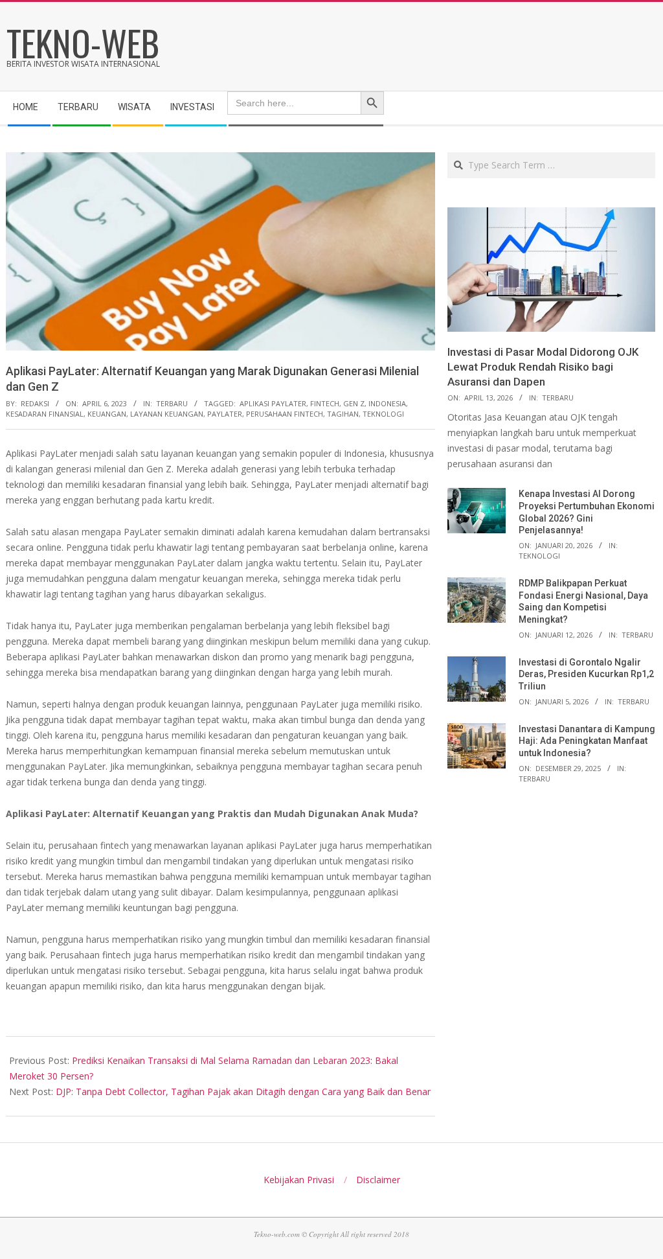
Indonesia (387, 403)
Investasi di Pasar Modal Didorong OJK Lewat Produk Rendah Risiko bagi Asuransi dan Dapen (542, 366)
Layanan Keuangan (166, 414)
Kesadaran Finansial (45, 414)
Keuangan (106, 414)
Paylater (224, 414)
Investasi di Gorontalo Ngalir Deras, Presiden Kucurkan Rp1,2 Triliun (586, 674)
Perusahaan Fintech (284, 414)
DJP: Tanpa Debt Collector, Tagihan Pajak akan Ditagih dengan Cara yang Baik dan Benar (243, 1091)
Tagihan (343, 414)
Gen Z (354, 403)
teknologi (383, 414)
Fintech (324, 403)
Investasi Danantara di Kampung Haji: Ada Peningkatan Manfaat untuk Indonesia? (587, 741)
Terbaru (172, 403)
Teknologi (539, 555)
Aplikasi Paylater (273, 403)
